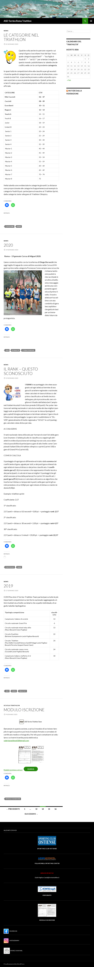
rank (19, 567)
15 (49, 809)
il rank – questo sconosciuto (21, 371)
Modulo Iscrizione (24, 709)
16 (55, 809)
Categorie (10, 226)
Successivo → (31, 814)
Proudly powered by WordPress (14, 964)
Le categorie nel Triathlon (21, 37)
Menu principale (91, 21)
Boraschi (15, 350)
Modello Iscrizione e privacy (13, 770)
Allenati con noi (10, 830)
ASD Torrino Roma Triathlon (17, 21)
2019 (8, 585)
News (6, 31)
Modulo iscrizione (13, 799)
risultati (22, 691)
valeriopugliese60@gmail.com (16, 740)
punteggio (10, 567)
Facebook (13, 931)
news (19, 226)
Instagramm (14, 940)
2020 (8, 245)
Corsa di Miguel (28, 350)
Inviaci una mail (16, 951)
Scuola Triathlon (12, 705)
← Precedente (13, 809)
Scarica (30, 769)
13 (36, 809)
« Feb (69, 80)
